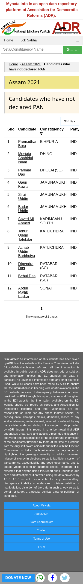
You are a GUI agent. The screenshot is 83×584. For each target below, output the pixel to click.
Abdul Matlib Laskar (23, 292)
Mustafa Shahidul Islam (25, 158)
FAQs (41, 547)
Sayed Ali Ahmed (26, 221)
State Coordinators (41, 522)
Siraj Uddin (23, 197)
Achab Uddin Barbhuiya (26, 252)
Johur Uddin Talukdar (25, 235)
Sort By (69, 121)
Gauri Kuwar (23, 184)
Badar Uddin (23, 209)
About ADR (41, 513)
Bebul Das (27, 276)
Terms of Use (41, 538)
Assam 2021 (31, 64)
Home (8, 40)
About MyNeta (41, 505)
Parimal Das (24, 172)
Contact (41, 530)
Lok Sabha (29, 40)
